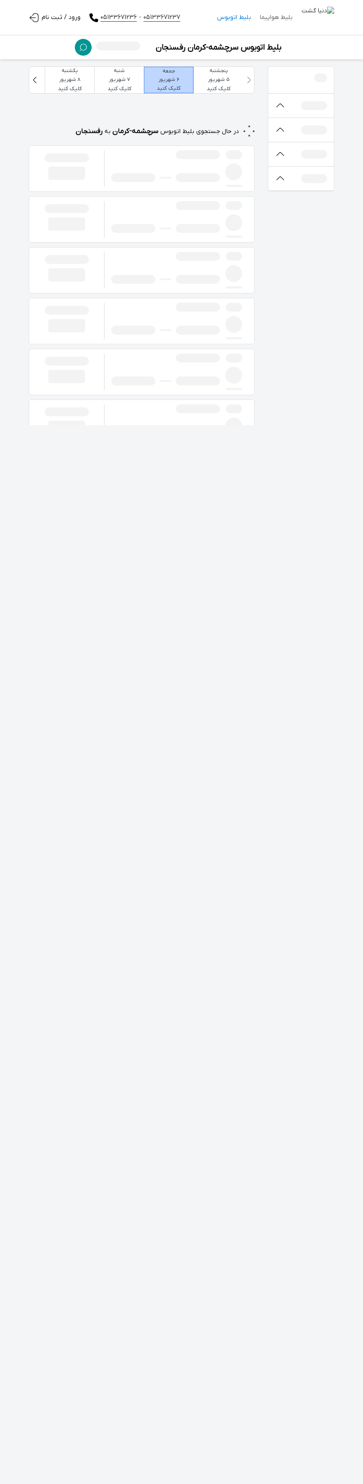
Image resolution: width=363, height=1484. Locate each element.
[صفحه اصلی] (317, 18)
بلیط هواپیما (276, 17)
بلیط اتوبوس (234, 17)
